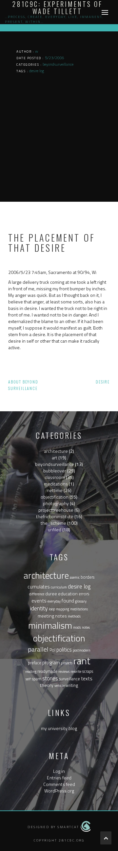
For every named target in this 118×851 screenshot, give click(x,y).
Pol (52, 650)
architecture (56, 451)
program (51, 662)
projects (66, 663)
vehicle (59, 685)
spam (36, 679)
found (68, 600)
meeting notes (52, 615)
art (54, 457)
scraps (87, 671)
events (39, 600)
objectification (55, 496)
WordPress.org (59, 790)
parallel (38, 649)
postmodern (81, 650)
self (28, 679)
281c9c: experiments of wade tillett (57, 7)
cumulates (39, 586)
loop (52, 609)
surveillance (69, 679)
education (68, 593)
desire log (79, 586)
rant (81, 661)
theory (46, 685)
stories (50, 678)
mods (77, 627)
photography (56, 503)
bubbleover (54, 470)
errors (84, 594)
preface (34, 663)
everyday (54, 601)
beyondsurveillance (54, 464)
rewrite (75, 671)
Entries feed (59, 777)
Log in (59, 771)
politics (64, 649)
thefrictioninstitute (54, 516)
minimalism (50, 625)
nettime (55, 490)
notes (86, 627)
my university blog (59, 728)
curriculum (59, 587)
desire (103, 381)
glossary (81, 601)
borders (87, 577)
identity (39, 608)
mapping (62, 609)
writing (72, 685)
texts (86, 678)
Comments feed (59, 784)
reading (30, 671)
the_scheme (53, 522)
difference (36, 594)
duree (51, 593)
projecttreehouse (55, 509)
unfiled (54, 529)
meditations (56, 483)
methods (74, 616)
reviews (63, 671)
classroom (55, 477)
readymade (47, 671)
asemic (75, 577)
